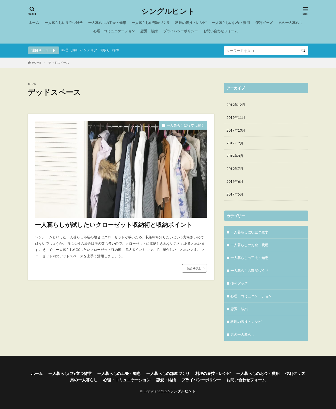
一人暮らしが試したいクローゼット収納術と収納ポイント (114, 224)
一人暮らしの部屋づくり (151, 22)
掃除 (115, 50)
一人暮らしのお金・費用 (231, 22)
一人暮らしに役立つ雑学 (64, 22)
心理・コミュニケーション (114, 31)
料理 (64, 50)
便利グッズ (264, 22)
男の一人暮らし (290, 22)
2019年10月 (236, 130)
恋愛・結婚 (149, 31)
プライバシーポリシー (180, 31)
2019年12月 (236, 105)
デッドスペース (58, 62)
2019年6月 (235, 181)
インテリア (88, 50)
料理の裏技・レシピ (190, 22)
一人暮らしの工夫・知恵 (107, 22)
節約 (74, 50)
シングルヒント (168, 11)
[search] (303, 50)
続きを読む (194, 268)
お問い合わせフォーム (220, 31)
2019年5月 (235, 194)
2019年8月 (235, 156)
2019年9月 (235, 143)
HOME (36, 62)
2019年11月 (236, 117)
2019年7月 (235, 169)
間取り (105, 50)
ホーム (34, 22)
